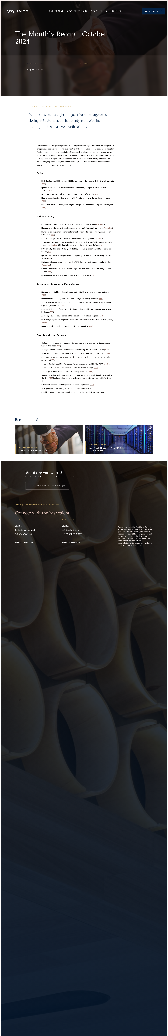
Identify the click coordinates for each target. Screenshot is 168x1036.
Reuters (45, 322)
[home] (17, 11)
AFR (43, 184)
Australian (100, 224)
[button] (117, 11)
